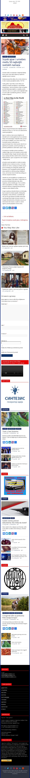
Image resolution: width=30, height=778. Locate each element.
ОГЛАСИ (3, 709)
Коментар (4, 304)
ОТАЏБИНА (4, 690)
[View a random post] (27, 35)
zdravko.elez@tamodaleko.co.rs (8, 677)
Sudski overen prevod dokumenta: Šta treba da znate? (14, 522)
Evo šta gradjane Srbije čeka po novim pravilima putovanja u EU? (19, 555)
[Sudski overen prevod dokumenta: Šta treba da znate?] (15, 502)
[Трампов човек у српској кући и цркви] (15, 274)
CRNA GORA (5, 613)
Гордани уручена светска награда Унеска (18, 449)
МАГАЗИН (3, 692)
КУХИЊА (3, 704)
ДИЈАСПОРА (4, 688)
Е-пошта (4, 333)
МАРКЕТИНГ (4, 707)
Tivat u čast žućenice (10, 431)
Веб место (4, 341)
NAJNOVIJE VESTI (11, 56)
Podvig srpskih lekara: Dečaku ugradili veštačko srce (18, 456)
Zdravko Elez (12, 67)
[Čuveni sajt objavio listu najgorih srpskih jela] (6, 649)
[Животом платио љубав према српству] (15, 231)
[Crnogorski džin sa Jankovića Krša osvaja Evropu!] (15, 597)
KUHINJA (5, 56)
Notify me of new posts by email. (9, 352)
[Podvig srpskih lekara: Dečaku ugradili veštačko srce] (6, 455)
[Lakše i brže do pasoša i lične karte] (6, 538)
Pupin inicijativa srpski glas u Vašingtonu (15, 221)
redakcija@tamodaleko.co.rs (8, 674)
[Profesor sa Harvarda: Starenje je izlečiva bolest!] (6, 463)
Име (2, 325)
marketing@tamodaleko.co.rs (8, 675)
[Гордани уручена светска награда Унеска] (6, 447)
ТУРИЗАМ (3, 699)
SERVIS (12, 518)
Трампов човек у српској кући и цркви (15, 289)
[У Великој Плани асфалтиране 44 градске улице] (15, 252)
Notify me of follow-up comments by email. (12, 347)
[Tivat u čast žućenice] (15, 412)
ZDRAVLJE (19, 428)
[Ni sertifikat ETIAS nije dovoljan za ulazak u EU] (6, 546)
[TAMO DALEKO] (3, 35)
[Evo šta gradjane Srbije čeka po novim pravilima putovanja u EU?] (6, 554)
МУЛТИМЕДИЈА (5, 697)
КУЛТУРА (3, 695)
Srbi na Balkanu (8, 216)
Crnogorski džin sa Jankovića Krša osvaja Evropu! (13, 616)
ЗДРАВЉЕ (3, 702)
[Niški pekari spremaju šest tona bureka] (6, 633)
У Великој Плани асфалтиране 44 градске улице (13, 267)
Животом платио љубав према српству (15, 246)
